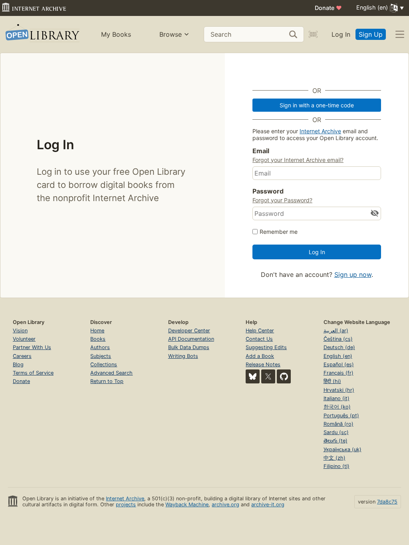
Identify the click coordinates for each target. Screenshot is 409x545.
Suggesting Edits (266, 347)
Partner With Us (32, 347)
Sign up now (352, 274)
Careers (22, 356)
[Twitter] (268, 376)
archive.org (225, 504)
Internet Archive (320, 131)
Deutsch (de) (339, 347)
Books (97, 339)
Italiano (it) (336, 398)
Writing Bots (183, 356)
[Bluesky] (253, 376)
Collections (103, 364)
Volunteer (24, 339)
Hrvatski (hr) (339, 390)
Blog (18, 364)
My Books (116, 34)
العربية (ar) (336, 331)
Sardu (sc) (336, 432)
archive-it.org (267, 504)
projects (126, 504)
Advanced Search (111, 373)
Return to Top (106, 381)
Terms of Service (33, 373)
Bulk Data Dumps (188, 347)
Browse (170, 34)
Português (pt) (341, 416)
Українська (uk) (342, 449)
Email (260, 151)
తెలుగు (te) (335, 441)
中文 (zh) (334, 458)
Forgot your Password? (282, 200)
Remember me (279, 231)
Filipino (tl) (336, 466)
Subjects (100, 356)
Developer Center (189, 331)
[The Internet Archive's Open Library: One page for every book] (41, 34)
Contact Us (259, 339)
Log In (341, 34)
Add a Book (260, 356)
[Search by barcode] (313, 34)
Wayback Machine (186, 504)
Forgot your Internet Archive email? (297, 159)
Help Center (260, 331)
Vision (20, 331)
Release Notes (263, 364)
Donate (328, 7)
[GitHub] (284, 376)
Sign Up (371, 34)
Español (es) (339, 364)
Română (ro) (338, 424)
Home (97, 331)
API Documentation (191, 339)
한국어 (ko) (337, 407)
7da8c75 (387, 502)
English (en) (338, 356)
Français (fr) (338, 373)
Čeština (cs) (338, 339)
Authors (100, 347)
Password (268, 191)
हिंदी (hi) (332, 381)
